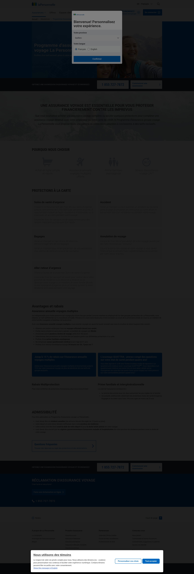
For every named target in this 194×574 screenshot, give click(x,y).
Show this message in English (45, 568)
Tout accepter (151, 561)
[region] (97, 561)
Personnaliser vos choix (128, 561)
